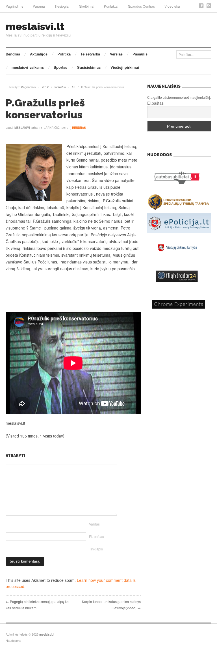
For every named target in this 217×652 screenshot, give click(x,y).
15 (73, 87)
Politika (64, 54)
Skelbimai (86, 6)
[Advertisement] (73, 292)
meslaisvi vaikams (28, 67)
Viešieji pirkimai (124, 67)
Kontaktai (111, 6)
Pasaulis (140, 54)
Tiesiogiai (62, 6)
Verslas (116, 54)
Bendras (13, 54)
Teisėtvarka (90, 54)
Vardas (94, 524)
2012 (45, 87)
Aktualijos (38, 54)
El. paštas (96, 536)
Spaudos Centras (141, 6)
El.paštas (155, 103)
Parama (39, 6)
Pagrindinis (14, 6)
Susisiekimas (89, 67)
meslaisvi (22, 128)
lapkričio (60, 87)
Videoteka (172, 6)
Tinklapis (96, 548)
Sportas (60, 67)
